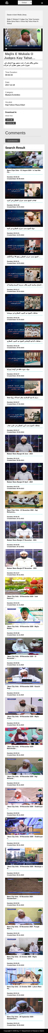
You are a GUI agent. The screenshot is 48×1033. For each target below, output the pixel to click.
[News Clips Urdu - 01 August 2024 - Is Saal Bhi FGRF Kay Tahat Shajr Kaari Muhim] (24, 160)
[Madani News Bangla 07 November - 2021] (24, 558)
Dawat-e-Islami (12, 15)
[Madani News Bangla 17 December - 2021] (24, 530)
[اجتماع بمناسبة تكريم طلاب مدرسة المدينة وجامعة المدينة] (24, 274)
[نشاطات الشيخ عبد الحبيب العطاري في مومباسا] (24, 302)
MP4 (9, 119)
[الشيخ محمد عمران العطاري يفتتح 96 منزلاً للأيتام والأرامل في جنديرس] (24, 246)
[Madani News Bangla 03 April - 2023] (24, 471)
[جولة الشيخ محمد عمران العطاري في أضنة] (24, 218)
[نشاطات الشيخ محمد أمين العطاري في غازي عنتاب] (24, 415)
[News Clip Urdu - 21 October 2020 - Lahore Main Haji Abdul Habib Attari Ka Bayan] (24, 976)
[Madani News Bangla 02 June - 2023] (24, 443)
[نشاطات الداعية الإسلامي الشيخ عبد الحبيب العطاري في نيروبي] (24, 331)
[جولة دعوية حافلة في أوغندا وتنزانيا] (24, 359)
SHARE (10, 123)
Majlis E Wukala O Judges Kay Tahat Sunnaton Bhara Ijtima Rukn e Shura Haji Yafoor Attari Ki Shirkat (23, 21)
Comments (13, 141)
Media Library (22, 15)
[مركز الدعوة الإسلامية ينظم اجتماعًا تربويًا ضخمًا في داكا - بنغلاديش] (24, 387)
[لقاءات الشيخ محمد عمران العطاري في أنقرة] (24, 190)
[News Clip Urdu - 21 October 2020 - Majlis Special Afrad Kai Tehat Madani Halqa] (24, 946)
